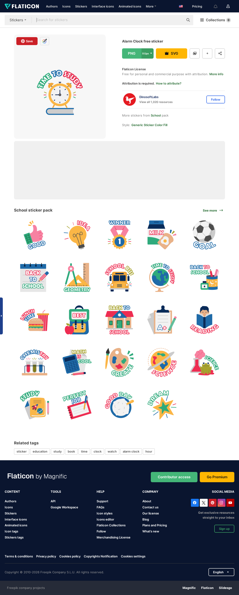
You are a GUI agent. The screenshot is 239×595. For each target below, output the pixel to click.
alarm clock (131, 451)
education (40, 451)
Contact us (150, 507)
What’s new (150, 531)
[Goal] (204, 235)
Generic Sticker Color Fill (149, 125)
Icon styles (104, 513)
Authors (52, 6)
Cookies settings (133, 556)
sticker (22, 451)
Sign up (224, 529)
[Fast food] (34, 320)
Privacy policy (46, 556)
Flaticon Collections (111, 525)
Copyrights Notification (101, 556)
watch (112, 451)
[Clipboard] (161, 320)
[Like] (34, 235)
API (53, 501)
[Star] (161, 404)
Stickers (81, 6)
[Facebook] (195, 503)
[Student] (204, 320)
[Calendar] (34, 277)
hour (148, 451)
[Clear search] (178, 20)
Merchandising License (113, 537)
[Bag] (77, 320)
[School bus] (119, 277)
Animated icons (130, 6)
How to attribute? (168, 83)
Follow (101, 531)
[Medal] (119, 235)
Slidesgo (225, 588)
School (156, 115)
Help (100, 491)
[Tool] (77, 277)
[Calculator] (77, 362)
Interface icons (103, 6)
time (84, 451)
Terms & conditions (19, 556)
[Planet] (161, 362)
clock (98, 451)
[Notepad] (77, 404)
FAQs (100, 507)
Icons (66, 6)
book (71, 451)
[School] (119, 320)
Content (12, 491)
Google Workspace (64, 507)
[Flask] (34, 362)
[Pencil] (204, 277)
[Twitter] (204, 503)
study (57, 451)
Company (150, 491)
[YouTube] (230, 503)
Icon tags (11, 531)
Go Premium (217, 477)
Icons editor (105, 519)
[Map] (161, 277)
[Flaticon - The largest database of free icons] (22, 6)
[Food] (119, 404)
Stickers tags (14, 537)
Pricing (197, 6)
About (146, 501)
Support (102, 501)
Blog (145, 519)
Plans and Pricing (154, 525)
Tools (56, 491)
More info (216, 74)
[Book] (34, 404)
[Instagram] (221, 503)
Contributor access (174, 477)
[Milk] (161, 235)
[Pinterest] (213, 503)
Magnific (189, 588)
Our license (150, 513)
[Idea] (77, 235)
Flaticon (207, 588)
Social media (223, 491)
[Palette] (119, 362)
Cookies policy (70, 556)
